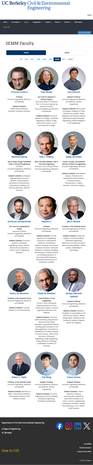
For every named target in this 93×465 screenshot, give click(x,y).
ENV (38, 59)
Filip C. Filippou (46, 157)
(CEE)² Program (78, 22)
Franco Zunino (74, 377)
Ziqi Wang (46, 377)
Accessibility (87, 444)
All (21, 59)
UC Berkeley (7, 433)
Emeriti (67, 53)
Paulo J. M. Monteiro (19, 293)
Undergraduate (37, 22)
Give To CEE (6, 27)
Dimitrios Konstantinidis (19, 221)
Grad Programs (16, 22)
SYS (63, 59)
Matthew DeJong (19, 157)
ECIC (32, 59)
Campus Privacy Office (84, 451)
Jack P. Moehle (73, 221)
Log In (89, 15)
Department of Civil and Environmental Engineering (23, 423)
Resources (67, 22)
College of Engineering (11, 429)
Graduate (47, 22)
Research (57, 22)
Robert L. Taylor (19, 377)
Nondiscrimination (85, 448)
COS (26, 59)
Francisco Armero (19, 92)
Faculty (26, 53)
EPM (44, 59)
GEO (50, 59)
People (26, 22)
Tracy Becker (46, 92)
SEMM (57, 59)
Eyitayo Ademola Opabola (74, 295)
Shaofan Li (46, 221)
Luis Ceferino (73, 92)
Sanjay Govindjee (74, 157)
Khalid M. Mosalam (46, 293)
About (5, 22)
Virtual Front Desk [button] (84, 32)
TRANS (70, 59)
